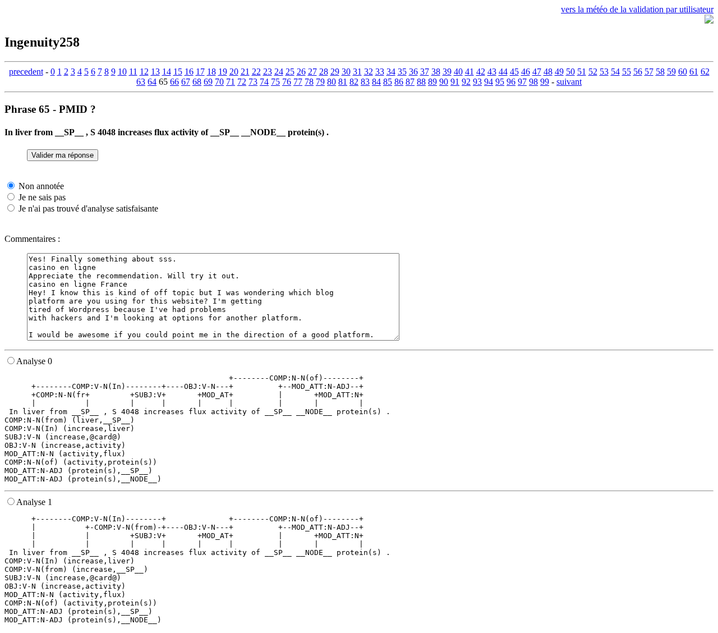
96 (511, 81)
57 (649, 71)
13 (155, 71)
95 (499, 81)
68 (196, 81)
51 (581, 71)
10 (122, 71)
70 (219, 81)
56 (637, 71)
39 (447, 71)
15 (177, 71)
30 (346, 71)
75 (275, 81)
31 (357, 71)
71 (230, 81)
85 (387, 81)
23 (267, 71)
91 (454, 81)
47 (536, 71)
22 (256, 71)
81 (342, 81)
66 (174, 81)
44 (503, 71)
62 (705, 71)
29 (334, 71)
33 (379, 71)
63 (140, 81)
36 (413, 71)
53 (604, 71)
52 (592, 71)
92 (466, 81)
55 (626, 71)
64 (152, 81)
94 (488, 81)
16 (189, 71)
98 (533, 81)
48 (548, 71)
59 (671, 71)
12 (144, 71)
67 (185, 81)
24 (278, 71)
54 (615, 71)
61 (693, 71)
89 (432, 81)
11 (133, 71)
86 (398, 81)
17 (200, 71)
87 (410, 81)
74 (264, 81)
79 (320, 81)
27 (312, 71)
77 (297, 81)
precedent (26, 71)
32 (368, 71)
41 (469, 71)
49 (559, 71)
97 (522, 81)
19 (222, 71)
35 (402, 71)
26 (301, 71)
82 (353, 81)
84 (376, 81)
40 (458, 71)
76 (286, 81)
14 (166, 71)
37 (424, 71)
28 (323, 71)
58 (660, 71)
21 (245, 71)
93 (477, 81)
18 (211, 71)
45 (514, 71)
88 (421, 81)
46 (525, 71)
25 (290, 71)
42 (480, 71)
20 (233, 71)
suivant (569, 81)
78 (309, 81)
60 (682, 71)
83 (365, 81)
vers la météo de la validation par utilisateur (637, 9)
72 (241, 81)
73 (252, 81)
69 (208, 81)
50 (570, 71)
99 (544, 81)
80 (331, 81)
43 (491, 71)
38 (435, 71)
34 (390, 71)
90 (443, 81)
